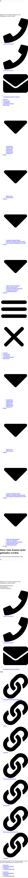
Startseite (5, 99)
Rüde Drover (9, 196)
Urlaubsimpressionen (11, 291)
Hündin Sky (9, 153)
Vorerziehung (6, 102)
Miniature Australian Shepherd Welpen (15, 241)
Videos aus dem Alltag (11, 287)
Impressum (5, 865)
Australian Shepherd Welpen (13, 240)
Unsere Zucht (6, 100)
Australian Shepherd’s (8, 103)
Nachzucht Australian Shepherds (14, 288)
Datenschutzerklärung (8, 866)
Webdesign (6, 867)
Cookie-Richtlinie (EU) (9, 869)
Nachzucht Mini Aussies (12, 290)
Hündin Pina (9, 149)
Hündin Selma (9, 152)
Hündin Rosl (9, 150)
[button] (14, 323)
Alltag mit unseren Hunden (13, 285)
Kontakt (5, 292)
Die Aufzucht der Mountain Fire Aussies (16, 243)
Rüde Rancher (9, 197)
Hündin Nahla (9, 147)
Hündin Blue (9, 146)
